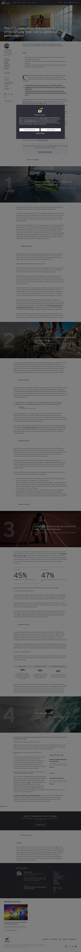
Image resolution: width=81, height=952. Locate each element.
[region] (40, 122)
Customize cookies (40, 133)
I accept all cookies (50, 129)
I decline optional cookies (29, 129)
